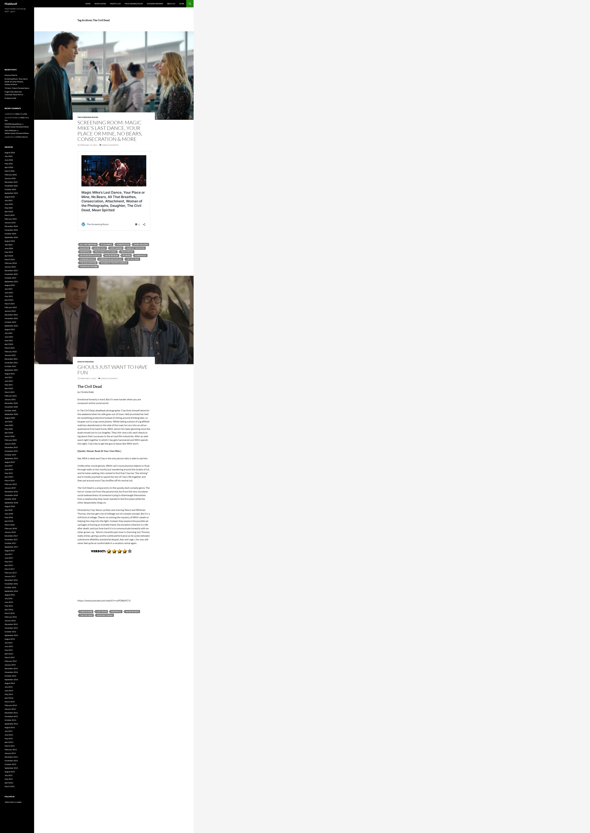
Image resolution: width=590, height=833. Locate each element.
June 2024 (9, 248)
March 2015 (10, 657)
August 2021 (10, 374)
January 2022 (10, 355)
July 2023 (8, 289)
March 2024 (10, 259)
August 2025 (10, 197)
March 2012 (10, 786)
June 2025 (9, 204)
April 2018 (9, 521)
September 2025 (11, 193)
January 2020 (10, 444)
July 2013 (8, 731)
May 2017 (9, 561)
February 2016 (11, 617)
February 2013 (11, 749)
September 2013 (11, 724)
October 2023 (10, 278)
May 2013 (9, 738)
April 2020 (9, 432)
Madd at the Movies (136, 248)
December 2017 (11, 536)
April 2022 (9, 344)
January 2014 (10, 709)
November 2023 (11, 274)
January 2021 (10, 399)
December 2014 (11, 668)
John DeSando (10, 130)
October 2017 (10, 543)
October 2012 (10, 764)
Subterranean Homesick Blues (17, 127)
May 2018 (9, 517)
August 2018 (10, 506)
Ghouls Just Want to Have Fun (112, 370)
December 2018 (11, 491)
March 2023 (10, 303)
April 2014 (9, 698)
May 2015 (9, 650)
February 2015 (11, 661)
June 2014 (9, 690)
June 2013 (9, 735)
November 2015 (11, 628)
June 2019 (9, 469)
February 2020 (11, 440)
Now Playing (100, 4)
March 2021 (10, 392)
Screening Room (87, 259)
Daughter (84, 248)
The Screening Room (134, 4)
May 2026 (9, 163)
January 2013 (10, 753)
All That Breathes (88, 244)
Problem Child (10, 98)
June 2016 (9, 602)
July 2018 (8, 510)
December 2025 (11, 182)
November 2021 (11, 362)
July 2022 (8, 333)
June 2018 (9, 514)
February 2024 (11, 263)
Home (87, 4)
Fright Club (115, 4)
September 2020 (11, 414)
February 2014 (11, 705)
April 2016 (9, 609)
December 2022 (11, 315)
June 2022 (9, 337)
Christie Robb (86, 612)
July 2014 (8, 687)
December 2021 (11, 359)
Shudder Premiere (155, 4)
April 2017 (9, 565)
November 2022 (11, 318)
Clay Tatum (101, 612)
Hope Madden (116, 248)
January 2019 (10, 488)
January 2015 (10, 665)
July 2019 (8, 466)
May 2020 (9, 429)
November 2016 (11, 584)
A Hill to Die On (22, 137)
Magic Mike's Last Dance (105, 252)
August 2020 (10, 418)
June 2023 (9, 292)
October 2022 (10, 322)
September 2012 (11, 768)
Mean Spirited (127, 252)
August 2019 (10, 462)
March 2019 (10, 480)
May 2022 (9, 340)
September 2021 (11, 370)
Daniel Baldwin (141, 244)
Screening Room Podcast (110, 259)
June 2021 (9, 381)
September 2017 (11, 547)
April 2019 (9, 477)
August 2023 (10, 285)
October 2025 (10, 189)
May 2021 (9, 385)
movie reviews (111, 255)
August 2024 (10, 241)
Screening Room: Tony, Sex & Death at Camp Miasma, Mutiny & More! (16, 82)
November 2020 (11, 407)
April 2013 (9, 742)
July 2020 (8, 421)
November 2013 (11, 716)
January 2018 (10, 532)
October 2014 (10, 676)
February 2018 (11, 528)
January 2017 (10, 576)
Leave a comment (110, 145)
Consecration (122, 244)
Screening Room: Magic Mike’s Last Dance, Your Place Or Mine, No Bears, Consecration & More (109, 130)
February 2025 (11, 219)
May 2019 (9, 473)
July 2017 (8, 554)
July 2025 (8, 200)
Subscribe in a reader (13, 802)
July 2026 (8, 156)
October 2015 (10, 631)
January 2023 (10, 311)
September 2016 (11, 591)
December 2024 (11, 226)
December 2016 (11, 580)
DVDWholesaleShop (13, 124)
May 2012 (9, 779)
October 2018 (10, 499)
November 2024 (11, 230)
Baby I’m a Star (21, 114)
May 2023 (9, 296)
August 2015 (10, 639)
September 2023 (11, 281)
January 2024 (10, 267)
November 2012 (11, 760)
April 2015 (9, 654)
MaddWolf (85, 252)
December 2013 (11, 713)
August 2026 (10, 152)
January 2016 (10, 620)
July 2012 (8, 775)
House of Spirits (11, 75)
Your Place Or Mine (89, 266)
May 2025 (9, 208)
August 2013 (10, 727)
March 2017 (10, 569)
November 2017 (11, 539)
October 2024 (10, 233)
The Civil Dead (132, 259)
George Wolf (100, 248)
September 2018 (11, 502)
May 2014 (9, 694)
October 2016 (10, 587)
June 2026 (9, 160)
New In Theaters (85, 362)
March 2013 (10, 746)
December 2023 (11, 270)
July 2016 (8, 598)
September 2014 (11, 679)
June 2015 (9, 646)
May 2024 (9, 252)
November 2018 (11, 495)
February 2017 (11, 573)
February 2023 (11, 307)
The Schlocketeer (88, 263)
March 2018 (10, 525)
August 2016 (10, 595)
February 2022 (11, 351)
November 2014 (11, 672)
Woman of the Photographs (114, 263)
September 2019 (11, 458)
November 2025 (11, 186)
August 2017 (10, 550)
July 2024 (8, 245)
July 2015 (8, 643)
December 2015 (11, 624)
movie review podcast (90, 255)
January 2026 (10, 178)
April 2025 (9, 211)
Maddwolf (11, 3)
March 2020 (10, 436)
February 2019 (11, 484)
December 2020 (11, 403)
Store (181, 4)
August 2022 (10, 329)
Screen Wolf (140, 255)
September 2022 (11, 326)
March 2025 (10, 215)
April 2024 (9, 256)
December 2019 (11, 447)
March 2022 (10, 348)
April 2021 (9, 388)
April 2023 (9, 300)
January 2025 (10, 222)
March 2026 (10, 171)
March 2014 (10, 701)
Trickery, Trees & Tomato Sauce (17, 88)
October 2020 (10, 410)
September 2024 (11, 237)
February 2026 (11, 175)
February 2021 (11, 396)
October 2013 (10, 720)
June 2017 (9, 558)
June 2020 (9, 425)
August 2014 (10, 683)
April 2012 (9, 783)
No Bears (126, 255)
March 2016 (10, 613)
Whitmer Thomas (105, 615)
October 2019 (10, 455)
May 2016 (9, 606)
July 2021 (8, 377)
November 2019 (11, 451)
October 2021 (10, 366)
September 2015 (11, 635)
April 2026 (9, 167)
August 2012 (10, 772)
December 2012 (11, 757)
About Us (171, 4)
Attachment (106, 244)
